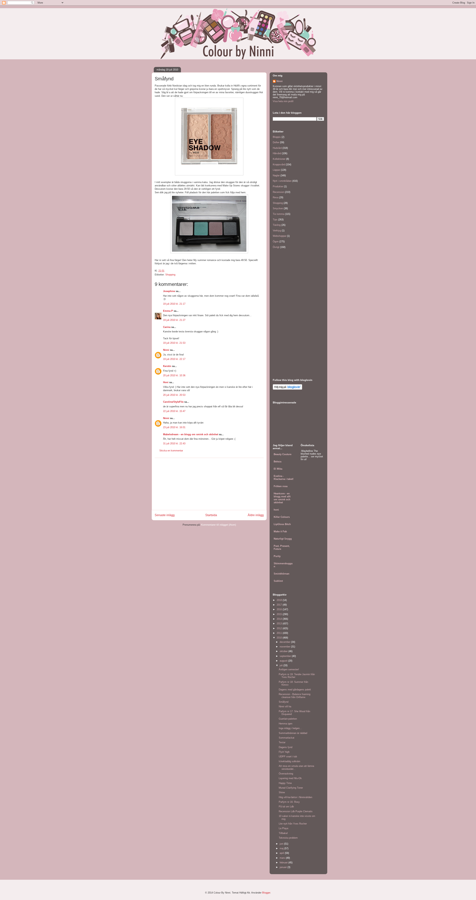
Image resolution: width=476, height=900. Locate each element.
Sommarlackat (286, 737)
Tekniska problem (288, 837)
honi (276, 509)
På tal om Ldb (286, 806)
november (285, 646)
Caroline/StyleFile (173, 401)
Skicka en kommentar (171, 450)
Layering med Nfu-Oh (290, 778)
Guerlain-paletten (288, 718)
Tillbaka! (283, 833)
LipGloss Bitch (282, 524)
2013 (280, 623)
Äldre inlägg (256, 515)
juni (282, 843)
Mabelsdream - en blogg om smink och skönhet (190, 434)
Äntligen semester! (289, 669)
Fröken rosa (280, 486)
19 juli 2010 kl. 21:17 (174, 303)
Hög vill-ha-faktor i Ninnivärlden (295, 797)
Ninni (166, 350)
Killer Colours (282, 517)
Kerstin (167, 366)
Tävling (277, 225)
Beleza (277, 461)
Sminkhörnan (281, 573)
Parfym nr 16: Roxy (289, 801)
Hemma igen (285, 723)
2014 (280, 618)
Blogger (266, 892)
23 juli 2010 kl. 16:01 (174, 427)
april (282, 853)
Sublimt (278, 581)
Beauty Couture (282, 454)
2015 (280, 614)
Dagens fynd (285, 747)
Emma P (168, 310)
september (286, 656)
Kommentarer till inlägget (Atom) (218, 524)
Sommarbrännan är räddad (293, 733)
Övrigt (276, 247)
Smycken (278, 208)
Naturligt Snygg (283, 538)
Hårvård (277, 153)
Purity (277, 556)
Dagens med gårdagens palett (295, 689)
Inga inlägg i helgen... (290, 728)
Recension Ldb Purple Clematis (296, 811)
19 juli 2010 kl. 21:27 (174, 320)
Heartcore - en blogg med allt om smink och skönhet (282, 498)
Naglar (276, 175)
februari (284, 862)
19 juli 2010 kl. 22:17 (174, 359)
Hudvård (277, 148)
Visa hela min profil (283, 101)
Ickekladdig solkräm (289, 761)
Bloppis (277, 137)
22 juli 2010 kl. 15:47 (174, 411)
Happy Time (285, 783)
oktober (284, 651)
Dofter (276, 142)
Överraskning (286, 773)
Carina (167, 327)
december (285, 642)
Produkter (278, 186)
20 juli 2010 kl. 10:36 (174, 375)
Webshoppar (279, 236)
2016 (280, 609)
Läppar (276, 170)
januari (283, 867)
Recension (278, 192)
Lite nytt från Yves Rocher (293, 823)
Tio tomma (278, 214)
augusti (284, 660)
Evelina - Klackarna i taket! (283, 477)
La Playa (283, 828)
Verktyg (277, 230)
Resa (275, 197)
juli (281, 665)
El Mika (278, 468)
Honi (165, 382)
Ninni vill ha (285, 706)
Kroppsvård (279, 164)
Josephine (169, 291)
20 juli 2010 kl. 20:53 (174, 395)
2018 (280, 600)
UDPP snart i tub (288, 756)
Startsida (211, 515)
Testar (282, 742)
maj (282, 848)
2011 (280, 633)
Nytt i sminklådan (282, 180)
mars (283, 857)
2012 (280, 628)
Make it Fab (280, 531)
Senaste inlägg (165, 515)
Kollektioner (279, 159)
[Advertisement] (209, 484)
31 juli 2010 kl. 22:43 (174, 443)
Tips (275, 219)
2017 (280, 604)
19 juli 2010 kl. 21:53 (174, 342)
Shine (282, 792)
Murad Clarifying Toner (291, 787)
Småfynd (283, 701)
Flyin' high (284, 751)
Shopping (170, 274)
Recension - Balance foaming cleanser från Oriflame (294, 696)
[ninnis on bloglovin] (287, 388)
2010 (280, 637)
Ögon (276, 241)
